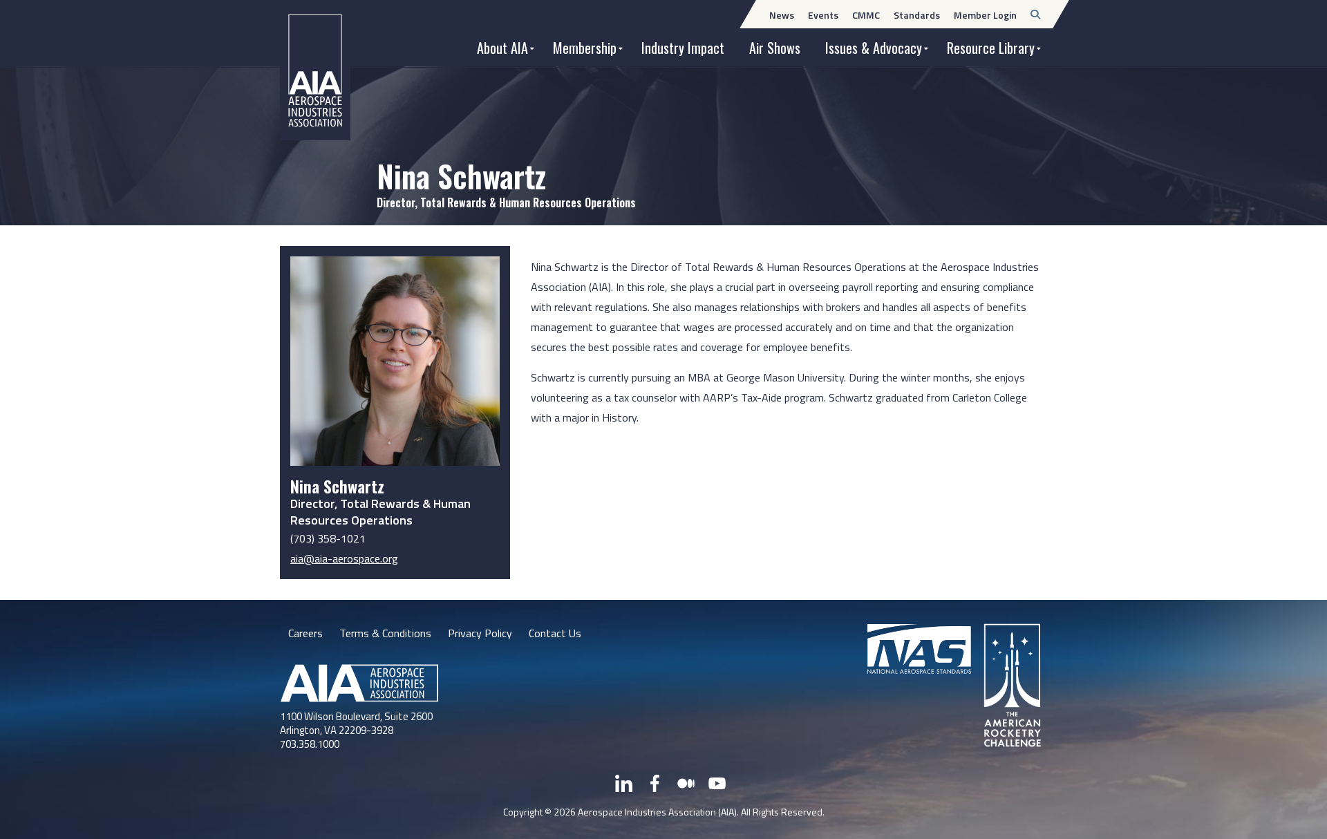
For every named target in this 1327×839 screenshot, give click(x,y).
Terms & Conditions (385, 633)
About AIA (502, 47)
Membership (585, 47)
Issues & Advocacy (873, 47)
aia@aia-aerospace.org (344, 558)
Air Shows (774, 47)
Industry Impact (682, 47)
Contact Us (555, 633)
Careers (305, 633)
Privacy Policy (480, 633)
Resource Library (991, 47)
